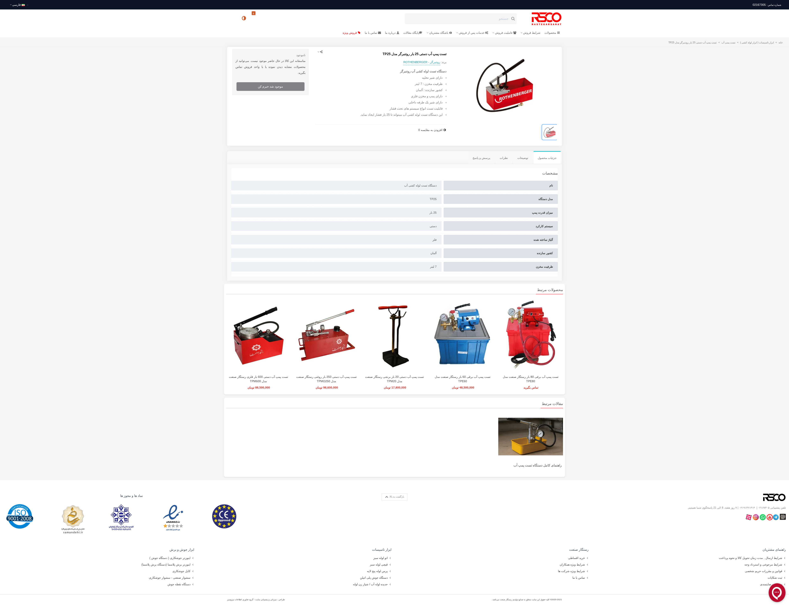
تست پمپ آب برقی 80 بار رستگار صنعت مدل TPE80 (530, 379)
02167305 (767, 4)
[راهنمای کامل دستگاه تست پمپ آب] (530, 436)
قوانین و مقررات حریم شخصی (763, 571)
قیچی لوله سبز (379, 564)
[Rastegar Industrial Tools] (542, 19)
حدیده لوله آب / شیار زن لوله (370, 584)
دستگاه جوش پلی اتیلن (374, 577)
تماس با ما (371, 32)
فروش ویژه (350, 32)
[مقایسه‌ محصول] (244, 18)
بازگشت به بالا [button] (396, 496)
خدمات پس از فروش (471, 32)
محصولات (550, 32)
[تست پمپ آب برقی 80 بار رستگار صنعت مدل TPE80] (530, 335)
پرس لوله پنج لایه (377, 571)
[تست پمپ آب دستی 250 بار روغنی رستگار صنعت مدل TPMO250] (326, 335)
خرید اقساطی (576, 558)
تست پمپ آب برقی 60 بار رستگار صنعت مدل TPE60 (462, 379)
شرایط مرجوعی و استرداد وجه (763, 564)
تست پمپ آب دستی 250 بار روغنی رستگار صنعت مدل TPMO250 (326, 379)
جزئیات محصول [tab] (547, 158)
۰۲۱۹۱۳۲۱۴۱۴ (747, 507)
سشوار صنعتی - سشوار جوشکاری (169, 577)
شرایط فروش (531, 32)
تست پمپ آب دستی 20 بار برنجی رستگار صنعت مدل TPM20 (394, 379)
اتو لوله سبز (380, 558)
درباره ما (390, 32)
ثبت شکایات (775, 577)
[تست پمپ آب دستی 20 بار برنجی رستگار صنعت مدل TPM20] (394, 335)
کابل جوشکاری (181, 571)
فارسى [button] (16, 4)
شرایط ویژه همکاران (572, 564)
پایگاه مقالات (411, 32)
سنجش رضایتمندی (771, 584)
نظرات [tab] (504, 158)
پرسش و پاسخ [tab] (481, 158)
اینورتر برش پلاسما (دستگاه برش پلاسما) (165, 564)
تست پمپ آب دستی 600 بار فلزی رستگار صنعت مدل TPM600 (258, 379)
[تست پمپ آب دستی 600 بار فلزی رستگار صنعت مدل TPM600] (258, 335)
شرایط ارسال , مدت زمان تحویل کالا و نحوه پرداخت (750, 558)
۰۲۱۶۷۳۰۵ (763, 507)
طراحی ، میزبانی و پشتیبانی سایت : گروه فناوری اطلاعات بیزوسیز (256, 599)
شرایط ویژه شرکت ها (571, 571)
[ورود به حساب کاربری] (232, 18)
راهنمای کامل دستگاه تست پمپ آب (537, 465)
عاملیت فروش (504, 32)
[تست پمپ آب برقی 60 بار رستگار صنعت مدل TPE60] (462, 335)
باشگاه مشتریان (438, 32)
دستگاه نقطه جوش (178, 584)
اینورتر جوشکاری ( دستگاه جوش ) (169, 558)
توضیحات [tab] (522, 158)
